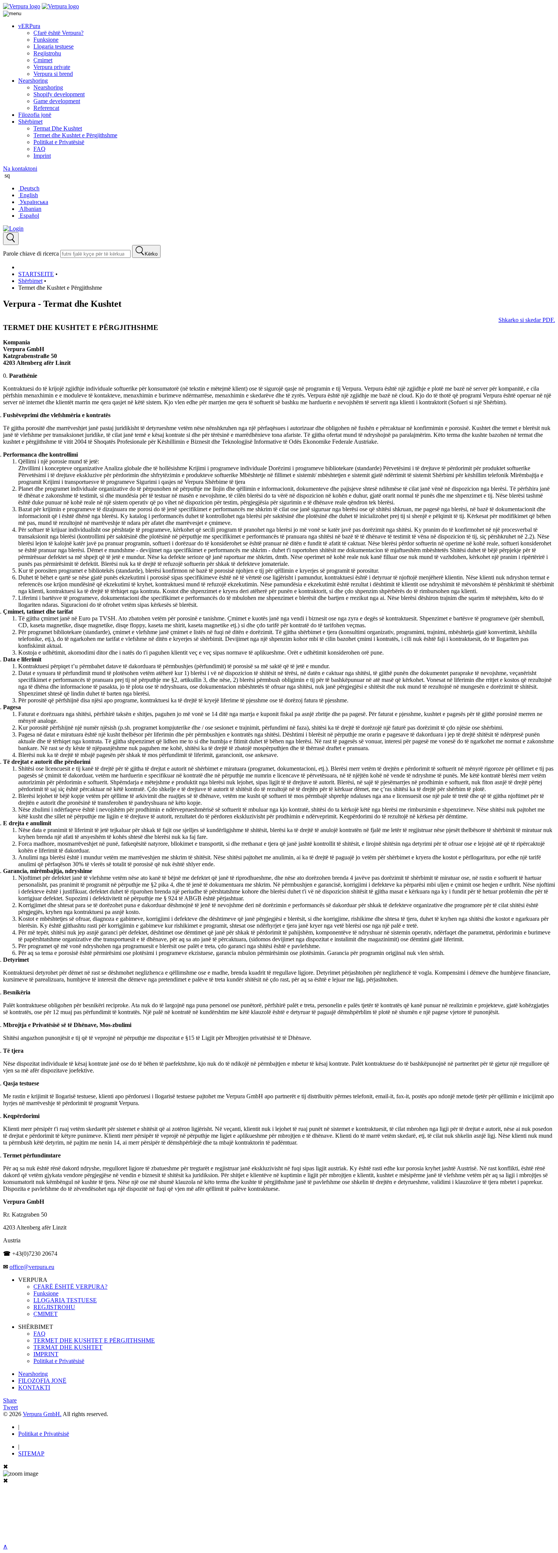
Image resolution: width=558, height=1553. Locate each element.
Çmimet (42, 60)
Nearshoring (33, 80)
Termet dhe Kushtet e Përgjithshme (75, 135)
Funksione (45, 39)
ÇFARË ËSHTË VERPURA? (70, 1286)
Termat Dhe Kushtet (57, 128)
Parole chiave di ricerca (31, 253)
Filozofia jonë (34, 114)
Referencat (46, 108)
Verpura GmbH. (42, 1414)
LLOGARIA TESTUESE (65, 1300)
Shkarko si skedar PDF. (526, 320)
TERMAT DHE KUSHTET (67, 1347)
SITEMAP (31, 1453)
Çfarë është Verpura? (58, 33)
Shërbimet (30, 121)
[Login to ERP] (13, 228)
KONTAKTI (34, 1387)
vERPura (29, 26)
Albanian (29, 209)
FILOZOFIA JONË (42, 1380)
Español (28, 215)
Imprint (42, 155)
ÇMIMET (45, 1314)
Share (10, 1400)
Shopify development (59, 94)
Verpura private (51, 67)
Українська (33, 202)
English (28, 195)
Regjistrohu (47, 53)
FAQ (39, 149)
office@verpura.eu (31, 1267)
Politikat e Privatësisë (58, 142)
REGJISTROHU (54, 1307)
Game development (56, 101)
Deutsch (28, 188)
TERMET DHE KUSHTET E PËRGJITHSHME (94, 1340)
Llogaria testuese (53, 46)
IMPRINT (45, 1354)
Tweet (10, 1407)
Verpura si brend (53, 74)
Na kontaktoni (20, 168)
